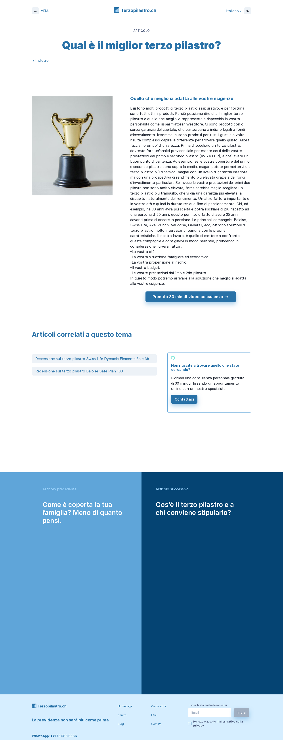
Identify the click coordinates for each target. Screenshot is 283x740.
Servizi (122, 715)
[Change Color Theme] (247, 10)
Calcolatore (158, 706)
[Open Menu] (35, 10)
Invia (241, 712)
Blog (121, 724)
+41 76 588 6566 (63, 736)
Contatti (156, 724)
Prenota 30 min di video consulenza (188, 296)
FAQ (154, 715)
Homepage (125, 706)
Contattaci (184, 399)
